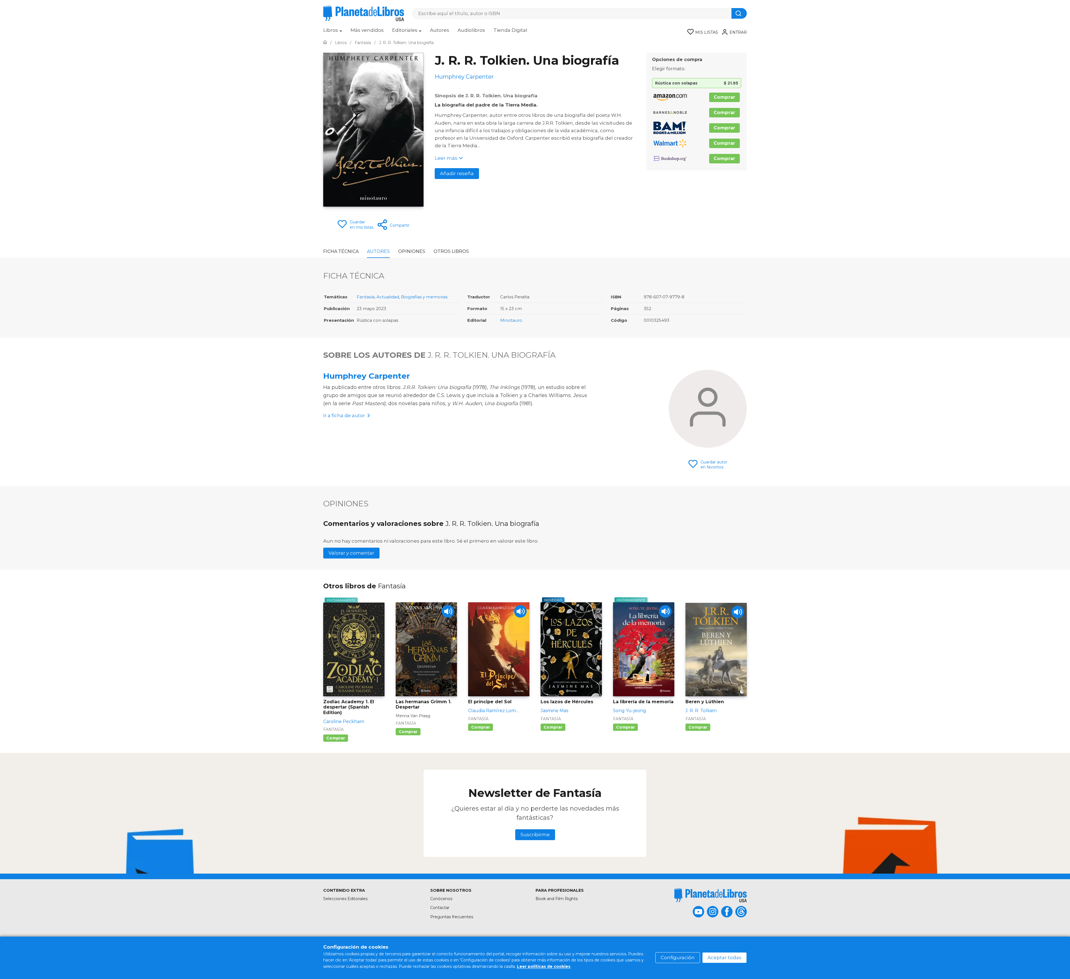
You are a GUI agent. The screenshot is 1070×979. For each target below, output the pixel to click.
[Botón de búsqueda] (739, 13)
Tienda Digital (510, 30)
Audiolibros (471, 30)
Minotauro (511, 320)
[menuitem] (332, 32)
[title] (710, 895)
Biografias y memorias (424, 296)
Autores (439, 30)
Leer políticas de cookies (543, 966)
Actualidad (387, 296)
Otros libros (451, 251)
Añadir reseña (457, 173)
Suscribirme (535, 834)
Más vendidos (367, 30)
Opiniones (411, 251)
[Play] (448, 611)
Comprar (724, 97)
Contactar (439, 907)
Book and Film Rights (557, 898)
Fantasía (365, 296)
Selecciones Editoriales (345, 898)
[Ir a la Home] (325, 42)
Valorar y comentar (351, 553)
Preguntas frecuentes (451, 916)
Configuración (678, 957)
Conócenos (441, 898)
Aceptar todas (724, 957)
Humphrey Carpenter (366, 376)
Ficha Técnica (341, 251)
